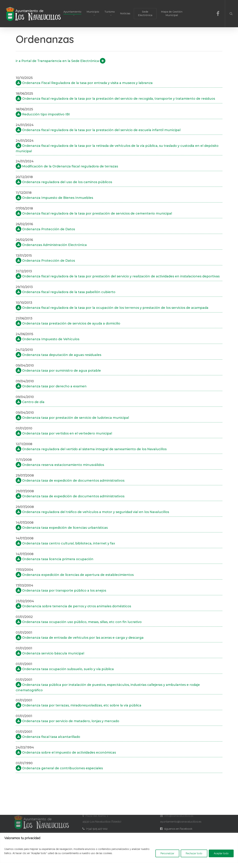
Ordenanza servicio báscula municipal (52, 653)
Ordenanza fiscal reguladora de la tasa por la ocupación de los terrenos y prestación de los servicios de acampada (114, 308)
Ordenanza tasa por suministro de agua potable (61, 371)
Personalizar (167, 853)
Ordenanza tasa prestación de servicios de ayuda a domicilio (70, 323)
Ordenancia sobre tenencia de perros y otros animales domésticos (76, 606)
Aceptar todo (221, 853)
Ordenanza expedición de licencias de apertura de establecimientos (77, 575)
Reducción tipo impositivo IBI (45, 114)
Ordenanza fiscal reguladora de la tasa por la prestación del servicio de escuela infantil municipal (101, 130)
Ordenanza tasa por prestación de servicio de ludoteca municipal (75, 418)
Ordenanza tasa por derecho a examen (54, 386)
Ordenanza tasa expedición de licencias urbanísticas (64, 528)
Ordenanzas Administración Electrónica (54, 245)
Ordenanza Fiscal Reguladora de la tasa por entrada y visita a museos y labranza (87, 83)
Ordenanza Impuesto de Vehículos (50, 339)
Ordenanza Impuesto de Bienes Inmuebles (57, 198)
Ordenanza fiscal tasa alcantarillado (50, 737)
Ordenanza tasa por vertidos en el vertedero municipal (66, 433)
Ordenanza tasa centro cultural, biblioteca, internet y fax (68, 543)
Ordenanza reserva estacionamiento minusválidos (62, 465)
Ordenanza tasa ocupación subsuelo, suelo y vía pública (67, 669)
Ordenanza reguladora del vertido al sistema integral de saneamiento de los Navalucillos (94, 449)
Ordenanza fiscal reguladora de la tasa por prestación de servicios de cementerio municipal (96, 213)
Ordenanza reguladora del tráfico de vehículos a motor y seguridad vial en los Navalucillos (95, 512)
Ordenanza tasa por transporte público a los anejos (63, 590)
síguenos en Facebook (176, 828)
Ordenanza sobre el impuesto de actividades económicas (68, 752)
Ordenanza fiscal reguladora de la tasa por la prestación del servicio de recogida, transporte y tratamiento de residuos (118, 99)
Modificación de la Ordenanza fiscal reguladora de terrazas (69, 166)
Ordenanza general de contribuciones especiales (62, 768)
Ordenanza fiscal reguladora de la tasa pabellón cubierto (68, 292)
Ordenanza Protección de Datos (48, 229)
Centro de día (32, 402)
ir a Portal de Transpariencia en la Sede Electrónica (58, 61)
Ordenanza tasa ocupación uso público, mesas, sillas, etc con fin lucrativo (81, 622)
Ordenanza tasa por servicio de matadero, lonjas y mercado (70, 721)
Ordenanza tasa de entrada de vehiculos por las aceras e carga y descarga (82, 638)
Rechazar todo (194, 853)
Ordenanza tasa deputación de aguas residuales (61, 355)
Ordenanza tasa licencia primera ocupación (57, 559)
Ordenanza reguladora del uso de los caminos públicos (66, 182)
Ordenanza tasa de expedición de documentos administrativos (72, 480)
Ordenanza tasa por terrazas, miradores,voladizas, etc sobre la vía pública (81, 705)
